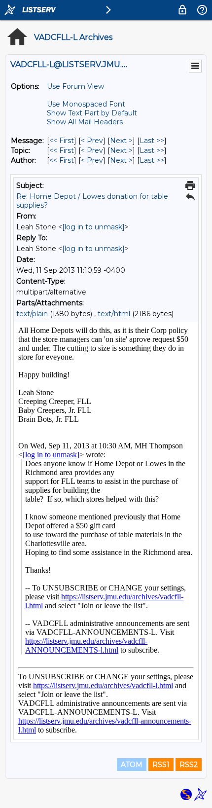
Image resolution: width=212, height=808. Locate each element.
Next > (121, 140)
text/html (114, 313)
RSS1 (161, 764)
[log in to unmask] (93, 226)
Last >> (152, 140)
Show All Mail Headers (85, 121)
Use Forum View (75, 86)
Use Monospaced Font (86, 104)
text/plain (32, 313)
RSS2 (188, 764)
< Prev (92, 140)
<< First (61, 140)
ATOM (131, 764)
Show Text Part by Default (92, 113)
